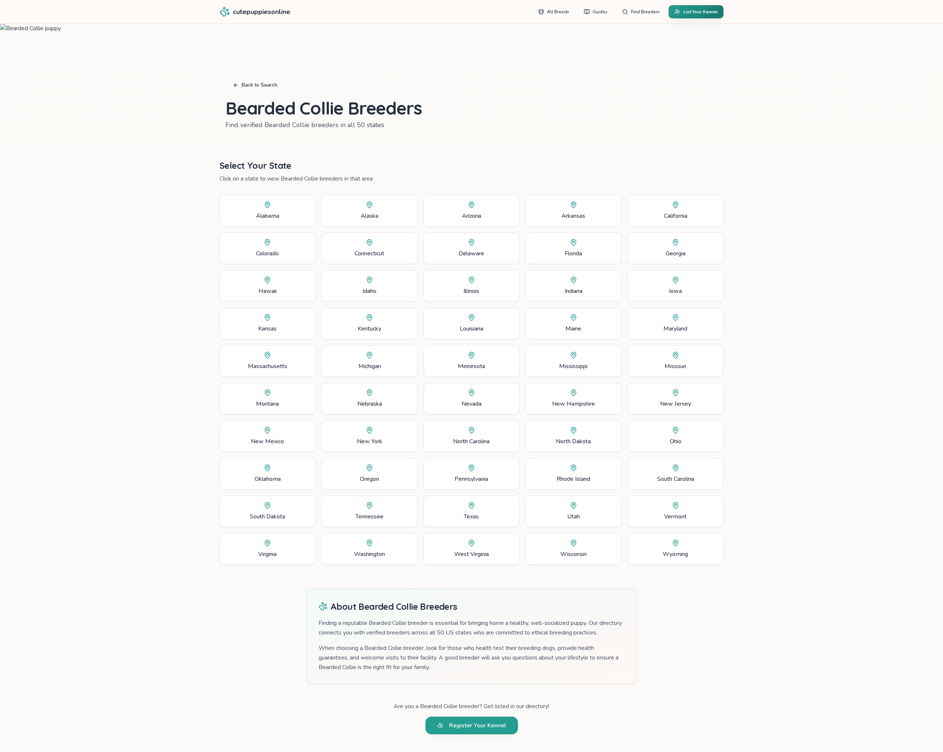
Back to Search (259, 84)
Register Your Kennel (477, 725)
